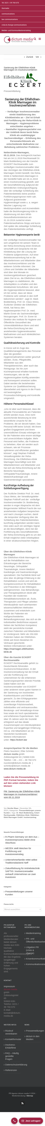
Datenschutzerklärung (12, 1064)
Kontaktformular (12, 1039)
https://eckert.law (18, 740)
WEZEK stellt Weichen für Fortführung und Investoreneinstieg (18, 851)
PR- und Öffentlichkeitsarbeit (33, 940)
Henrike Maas (12, 808)
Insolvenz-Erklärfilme (10, 1046)
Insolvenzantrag (30, 817)
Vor (37, 57)
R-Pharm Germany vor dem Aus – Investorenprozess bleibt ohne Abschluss (22, 840)
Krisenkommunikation (33, 958)
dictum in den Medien (32, 1038)
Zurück (29, 57)
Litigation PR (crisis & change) (32, 950)
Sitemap (29, 1096)
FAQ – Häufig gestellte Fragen (12, 1056)
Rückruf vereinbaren (11, 1032)
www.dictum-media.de (15, 769)
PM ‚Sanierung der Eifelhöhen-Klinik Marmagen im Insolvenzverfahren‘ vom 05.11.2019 (22, 794)
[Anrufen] (14, 1121)
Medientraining (33, 933)
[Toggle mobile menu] (40, 39)
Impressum (9, 986)
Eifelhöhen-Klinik (23, 815)
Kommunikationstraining (33, 964)
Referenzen (11, 1070)
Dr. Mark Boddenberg (24, 813)
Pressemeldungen (33, 1031)
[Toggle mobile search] (35, 39)
